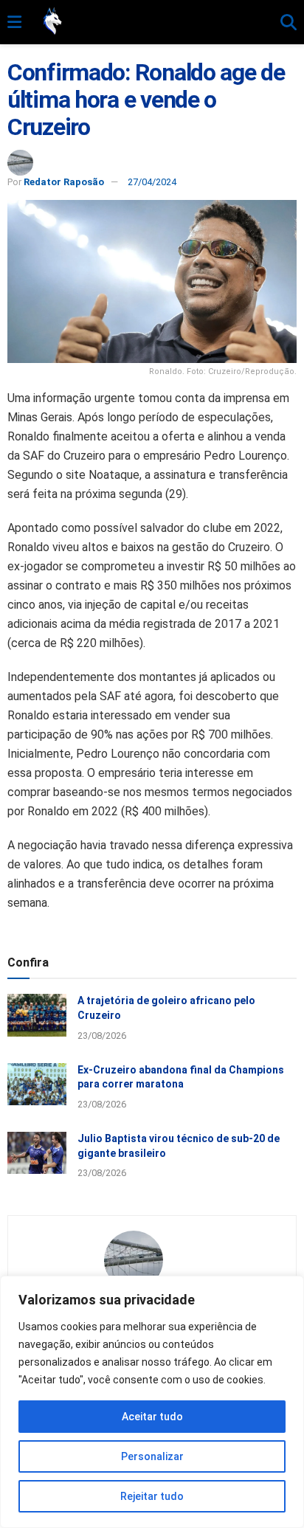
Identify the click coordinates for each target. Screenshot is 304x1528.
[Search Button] (288, 23)
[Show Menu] (14, 23)
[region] (152, 1402)
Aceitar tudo (152, 1416)
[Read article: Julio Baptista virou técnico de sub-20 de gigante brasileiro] (36, 1153)
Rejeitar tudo (152, 1496)
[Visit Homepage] (151, 22)
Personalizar (152, 1456)
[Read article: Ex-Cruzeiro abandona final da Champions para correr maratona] (36, 1084)
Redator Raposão (64, 181)
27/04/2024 (152, 181)
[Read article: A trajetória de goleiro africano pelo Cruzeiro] (36, 1015)
